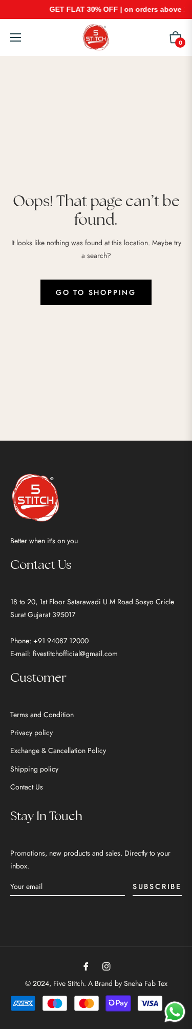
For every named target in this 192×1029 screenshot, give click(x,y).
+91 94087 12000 (61, 641)
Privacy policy (31, 732)
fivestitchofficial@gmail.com (75, 653)
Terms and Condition (42, 714)
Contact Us (26, 787)
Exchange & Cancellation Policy (58, 750)
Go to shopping (96, 292)
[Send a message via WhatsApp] (175, 1012)
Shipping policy (34, 769)
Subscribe (157, 886)
